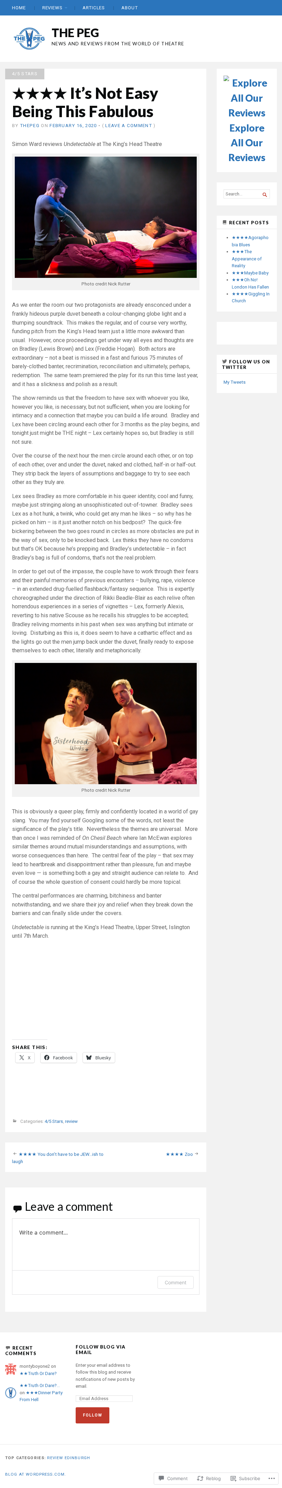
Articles (94, 7)
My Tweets (235, 382)
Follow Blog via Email (101, 1349)
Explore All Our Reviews (246, 143)
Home (19, 7)
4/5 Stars (24, 73)
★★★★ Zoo (179, 1154)
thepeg (30, 125)
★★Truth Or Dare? (38, 1373)
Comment (175, 1282)
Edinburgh (77, 1457)
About (129, 7)
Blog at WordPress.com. (35, 1474)
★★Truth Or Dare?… (40, 1385)
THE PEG (75, 32)
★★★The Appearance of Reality (247, 258)
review (71, 1121)
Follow (92, 1415)
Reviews (52, 7)
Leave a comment (128, 125)
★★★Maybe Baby (250, 272)
